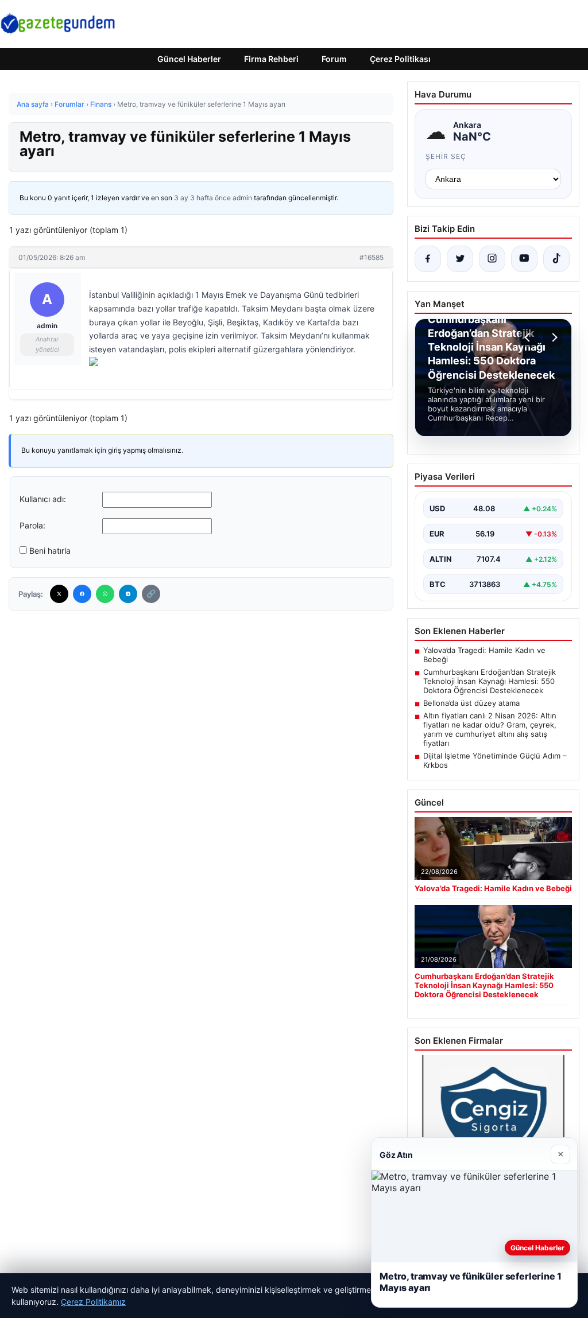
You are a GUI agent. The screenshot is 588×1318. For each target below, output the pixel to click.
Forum (334, 59)
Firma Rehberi (271, 59)
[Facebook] (82, 594)
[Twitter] (59, 594)
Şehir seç (445, 156)
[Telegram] (128, 594)
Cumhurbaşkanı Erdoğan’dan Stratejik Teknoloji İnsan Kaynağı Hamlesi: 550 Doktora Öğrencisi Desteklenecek (489, 681)
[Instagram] (492, 259)
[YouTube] (524, 259)
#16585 (371, 257)
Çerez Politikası (400, 59)
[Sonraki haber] (553, 337)
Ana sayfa (33, 104)
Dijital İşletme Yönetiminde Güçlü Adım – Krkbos (495, 760)
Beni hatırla (50, 550)
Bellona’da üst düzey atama (471, 702)
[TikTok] (556, 259)
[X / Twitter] (460, 259)
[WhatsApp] (105, 594)
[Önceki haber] (529, 337)
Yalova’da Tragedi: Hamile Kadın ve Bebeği (484, 655)
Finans (100, 104)
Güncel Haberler (189, 59)
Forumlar (69, 104)
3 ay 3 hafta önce (202, 197)
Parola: (32, 525)
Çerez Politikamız (93, 1302)
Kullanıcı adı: (43, 499)
